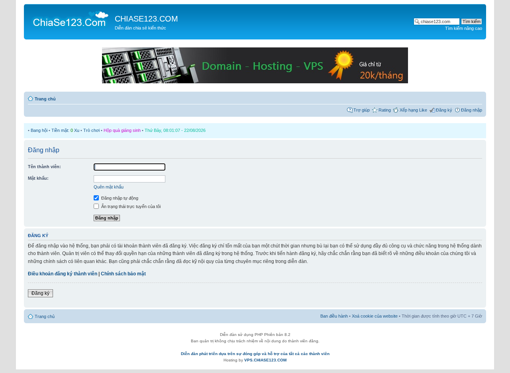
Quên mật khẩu (109, 187)
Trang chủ (45, 98)
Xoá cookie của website (375, 316)
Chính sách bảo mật (123, 274)
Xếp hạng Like (413, 110)
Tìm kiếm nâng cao (463, 28)
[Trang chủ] (70, 18)
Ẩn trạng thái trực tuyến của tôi (130, 206)
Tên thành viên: (44, 166)
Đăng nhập (471, 110)
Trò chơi (91, 130)
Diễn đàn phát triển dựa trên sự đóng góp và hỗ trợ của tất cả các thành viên (255, 353)
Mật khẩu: (38, 178)
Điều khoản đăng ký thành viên (62, 274)
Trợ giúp (361, 110)
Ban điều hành (334, 316)
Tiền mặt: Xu (65, 130)
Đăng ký (444, 110)
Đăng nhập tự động (119, 198)
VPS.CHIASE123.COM (265, 360)
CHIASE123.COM (146, 18)
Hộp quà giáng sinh (122, 130)
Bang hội (39, 130)
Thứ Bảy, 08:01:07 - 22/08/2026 (175, 130)
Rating (385, 110)
